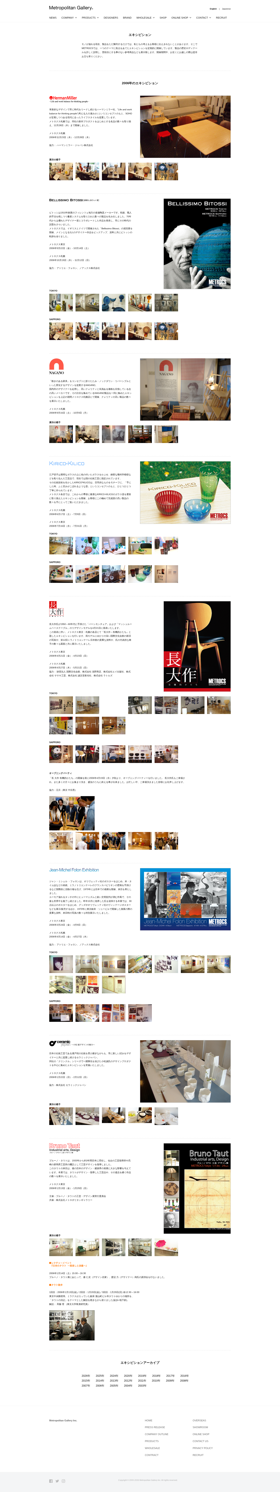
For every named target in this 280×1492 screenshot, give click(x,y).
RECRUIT (221, 17)
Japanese (226, 9)
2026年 (86, 1375)
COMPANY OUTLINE (156, 1434)
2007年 (86, 1385)
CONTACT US (200, 1441)
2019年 (142, 1375)
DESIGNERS (111, 17)
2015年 (86, 1380)
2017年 (170, 1375)
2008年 (184, 1380)
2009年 (170, 1380)
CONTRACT (151, 1455)
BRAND (127, 17)
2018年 (156, 1375)
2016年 (184, 1375)
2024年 (114, 1375)
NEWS (53, 17)
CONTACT (202, 17)
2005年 (114, 1385)
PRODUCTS (89, 17)
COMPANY (67, 17)
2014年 (100, 1380)
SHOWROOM (200, 1427)
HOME (148, 1420)
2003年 (142, 1385)
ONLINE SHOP (201, 1434)
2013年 (114, 1380)
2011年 (142, 1380)
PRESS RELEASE (155, 1427)
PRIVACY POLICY (203, 1448)
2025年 (100, 1375)
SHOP (163, 17)
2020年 (128, 1375)
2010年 (156, 1380)
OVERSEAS (199, 1420)
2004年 (128, 1385)
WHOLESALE (152, 1448)
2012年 (128, 1380)
